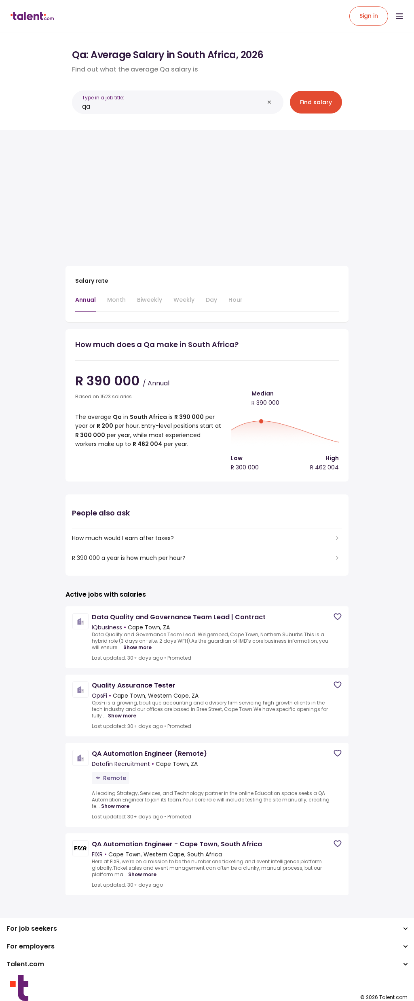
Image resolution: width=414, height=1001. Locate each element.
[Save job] (338, 616)
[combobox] (173, 106)
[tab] (85, 303)
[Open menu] (399, 16)
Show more (137, 647)
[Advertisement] (207, 193)
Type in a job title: (103, 97)
